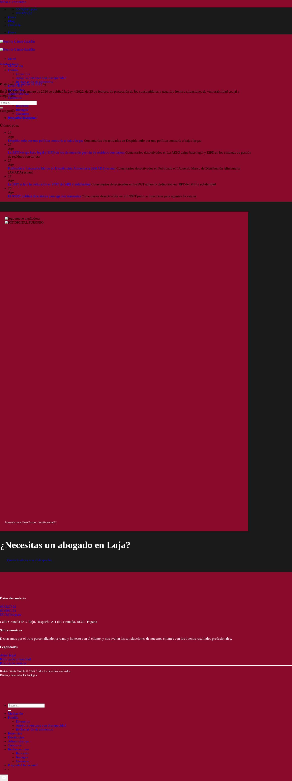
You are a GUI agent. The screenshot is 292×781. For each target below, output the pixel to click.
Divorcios (23, 721)
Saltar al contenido (13, 2)
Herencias (15, 733)
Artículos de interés (9, 64)
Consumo (22, 114)
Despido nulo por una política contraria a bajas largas (45, 140)
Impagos (22, 110)
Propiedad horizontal (23, 765)
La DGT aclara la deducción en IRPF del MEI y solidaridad (49, 184)
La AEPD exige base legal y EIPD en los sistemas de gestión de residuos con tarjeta (66, 152)
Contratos (15, 98)
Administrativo (18, 94)
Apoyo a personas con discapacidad (41, 78)
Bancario (22, 106)
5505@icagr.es (10, 614)
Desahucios (16, 737)
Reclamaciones (18, 749)
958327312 (8, 607)
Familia (13, 70)
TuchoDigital (30, 675)
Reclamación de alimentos (34, 82)
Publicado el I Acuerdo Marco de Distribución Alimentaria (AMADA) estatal (62, 168)
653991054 (8, 610)
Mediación (15, 66)
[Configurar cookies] (4, 777)
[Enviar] (1, 108)
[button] (12, 59)
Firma (12, 17)
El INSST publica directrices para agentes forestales (44, 196)
